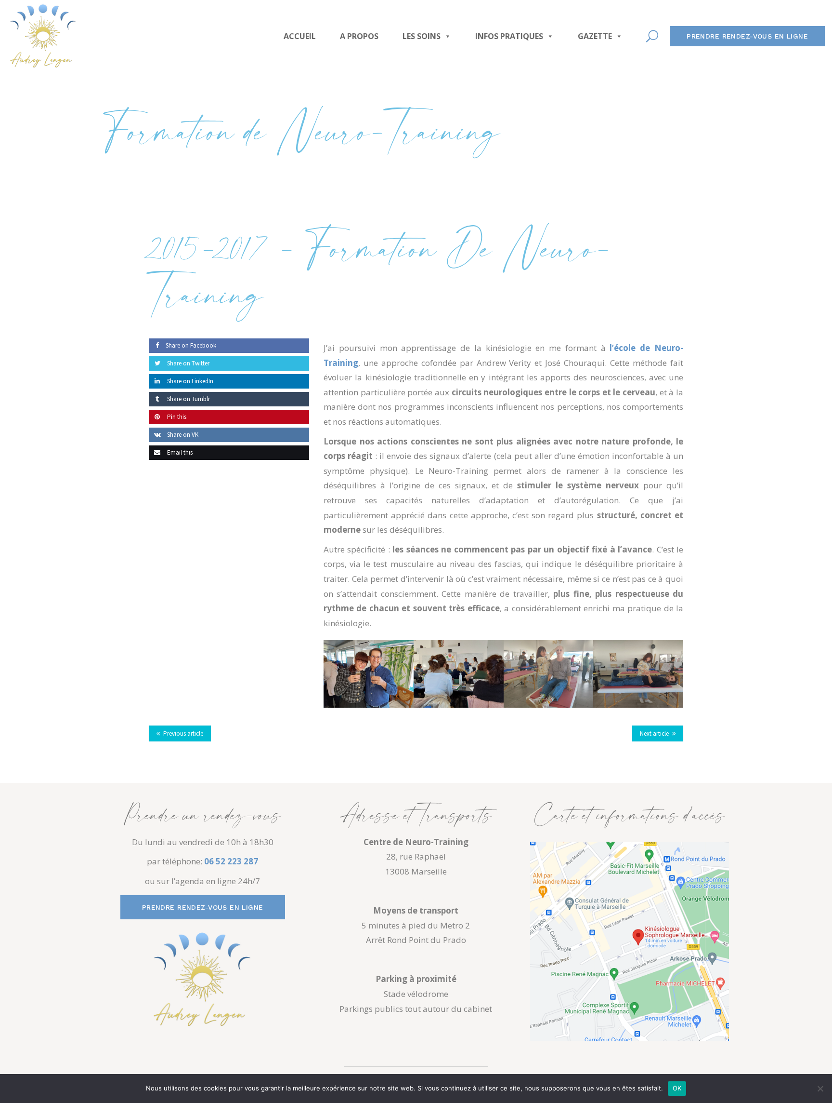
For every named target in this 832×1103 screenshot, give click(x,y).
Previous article (183, 733)
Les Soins (422, 36)
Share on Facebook (191, 345)
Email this (179, 452)
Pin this (176, 417)
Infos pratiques (509, 36)
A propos (359, 36)
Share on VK (182, 434)
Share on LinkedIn (189, 381)
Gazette (595, 36)
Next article (654, 733)
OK (677, 1088)
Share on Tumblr (188, 399)
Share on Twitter (187, 363)
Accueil (300, 36)
